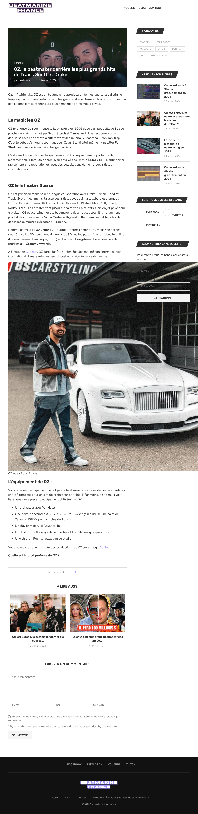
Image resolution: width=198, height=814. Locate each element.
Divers (162, 48)
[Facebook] (174, 8)
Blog (142, 7)
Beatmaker (25, 80)
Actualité (145, 48)
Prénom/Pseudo (146, 280)
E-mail (141, 265)
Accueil (129, 7)
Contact (155, 7)
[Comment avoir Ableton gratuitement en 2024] (148, 173)
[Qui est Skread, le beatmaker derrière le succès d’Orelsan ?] (38, 613)
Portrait (177, 48)
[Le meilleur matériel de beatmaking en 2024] (148, 146)
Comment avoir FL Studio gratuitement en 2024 (176, 91)
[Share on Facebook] (81, 572)
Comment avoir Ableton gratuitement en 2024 (175, 173)
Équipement (163, 42)
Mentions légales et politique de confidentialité (121, 797)
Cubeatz (31, 252)
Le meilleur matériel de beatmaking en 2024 (174, 145)
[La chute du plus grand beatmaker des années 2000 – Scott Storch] (97, 613)
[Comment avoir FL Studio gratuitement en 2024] (148, 91)
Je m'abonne (163, 298)
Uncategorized (159, 55)
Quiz (142, 55)
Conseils (145, 42)
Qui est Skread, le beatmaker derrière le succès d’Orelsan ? (177, 118)
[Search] (188, 8)
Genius (104, 547)
